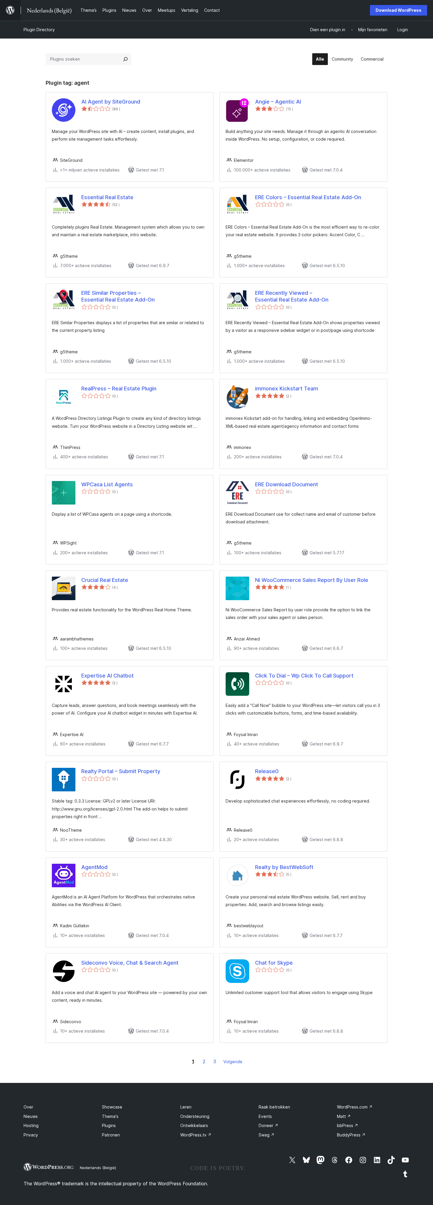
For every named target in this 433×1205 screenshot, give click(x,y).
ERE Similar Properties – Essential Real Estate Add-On (118, 296)
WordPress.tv (195, 1134)
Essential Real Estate (107, 197)
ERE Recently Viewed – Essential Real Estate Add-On (291, 296)
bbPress (347, 1125)
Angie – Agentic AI (278, 102)
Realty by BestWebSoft (284, 867)
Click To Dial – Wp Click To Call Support (304, 676)
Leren (185, 1106)
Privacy (31, 1134)
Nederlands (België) (98, 1167)
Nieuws (31, 1116)
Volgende (232, 1061)
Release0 (267, 771)
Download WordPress (399, 10)
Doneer (268, 1125)
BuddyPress (351, 1134)
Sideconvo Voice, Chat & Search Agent (130, 963)
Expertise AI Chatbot (107, 676)
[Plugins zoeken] (125, 59)
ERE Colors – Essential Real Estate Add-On (308, 197)
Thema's (110, 1116)
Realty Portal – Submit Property (120, 771)
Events (265, 1116)
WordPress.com (355, 1106)
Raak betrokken (274, 1106)
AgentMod (94, 867)
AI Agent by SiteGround (110, 102)
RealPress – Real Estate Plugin (118, 388)
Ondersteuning (194, 1116)
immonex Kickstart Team (286, 388)
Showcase (112, 1106)
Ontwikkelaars (194, 1125)
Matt (344, 1116)
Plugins (109, 1125)
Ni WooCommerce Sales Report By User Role (311, 580)
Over (28, 1106)
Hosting (31, 1125)
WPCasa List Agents (107, 484)
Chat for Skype (274, 963)
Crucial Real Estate (104, 580)
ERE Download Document (286, 484)
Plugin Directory (39, 29)
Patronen (111, 1134)
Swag (267, 1134)
